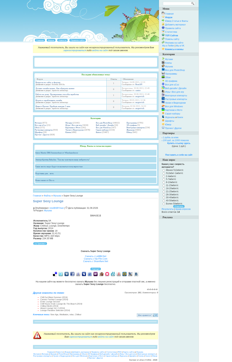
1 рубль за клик (170, 137)
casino (138, 90)
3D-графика (132, 125)
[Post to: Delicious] (55, 274)
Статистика (171, 32)
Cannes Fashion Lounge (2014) (54, 299)
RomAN (138, 84)
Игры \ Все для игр (73, 125)
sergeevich (139, 96)
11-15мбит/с (172, 185)
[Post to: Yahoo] (95, 274)
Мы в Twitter (168, 45)
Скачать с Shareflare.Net (95, 261)
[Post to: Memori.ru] (107, 274)
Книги (98, 132)
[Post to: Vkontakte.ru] (136, 274)
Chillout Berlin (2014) (49, 306)
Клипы (68, 132)
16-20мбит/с (172, 188)
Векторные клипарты (136, 127)
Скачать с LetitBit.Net (95, 256)
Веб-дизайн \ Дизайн (105, 125)
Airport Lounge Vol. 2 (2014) (52, 308)
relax (71, 314)
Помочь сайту (172, 39)
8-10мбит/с (171, 182)
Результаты (168, 209)
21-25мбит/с (172, 191)
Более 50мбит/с (174, 203)
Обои (37, 127)
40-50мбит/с (172, 200)
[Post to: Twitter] (61, 274)
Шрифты (38, 132)
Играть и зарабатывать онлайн (49, 100)
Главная (37, 195)
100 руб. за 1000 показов (176, 140)
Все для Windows (103, 127)
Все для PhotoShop (104, 123)
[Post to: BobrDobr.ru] (101, 274)
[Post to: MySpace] (84, 274)
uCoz (141, 360)
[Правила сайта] (77, 40)
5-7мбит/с (171, 179)
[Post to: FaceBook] (72, 274)
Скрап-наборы (102, 130)
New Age (54, 314)
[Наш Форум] (51, 40)
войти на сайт (100, 50)
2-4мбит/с (171, 176)
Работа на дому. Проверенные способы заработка (57, 94)
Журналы (130, 130)
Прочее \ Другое (42, 134)
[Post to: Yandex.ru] (119, 274)
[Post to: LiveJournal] (130, 274)
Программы (132, 123)
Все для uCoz (40, 125)
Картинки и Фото (73, 127)
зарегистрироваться (74, 50)
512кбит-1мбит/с (174, 173)
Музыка (68, 123)
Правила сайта (173, 28)
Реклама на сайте (174, 43)
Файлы (47, 195)
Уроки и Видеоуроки (74, 130)
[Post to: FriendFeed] (90, 274)
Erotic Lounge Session (50, 302)
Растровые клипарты (44, 130)
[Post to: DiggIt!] (66, 274)
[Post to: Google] (78, 274)
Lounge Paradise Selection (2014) (55, 310)
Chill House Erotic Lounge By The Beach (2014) (61, 304)
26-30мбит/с (172, 194)
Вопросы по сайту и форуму (48, 82)
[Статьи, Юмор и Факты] (62, 40)
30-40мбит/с (172, 197)
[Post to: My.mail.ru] (124, 274)
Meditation (63, 314)
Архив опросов (182, 209)
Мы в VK (180, 45)
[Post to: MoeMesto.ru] (113, 274)
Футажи (38, 123)
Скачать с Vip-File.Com (95, 259)
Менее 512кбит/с (174, 170)
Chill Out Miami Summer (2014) (54, 297)
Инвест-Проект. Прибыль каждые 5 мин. (53, 106)
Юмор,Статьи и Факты (176, 21)
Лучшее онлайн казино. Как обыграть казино (55, 88)
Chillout (78, 314)
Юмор (129, 132)
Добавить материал (175, 24)
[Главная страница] (40, 40)
